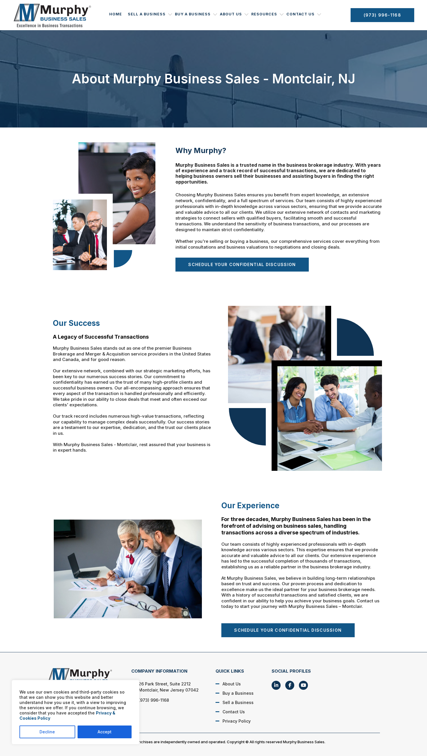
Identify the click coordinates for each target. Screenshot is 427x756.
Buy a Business (193, 14)
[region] (75, 712)
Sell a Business (147, 14)
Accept (105, 731)
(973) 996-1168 (382, 14)
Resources (264, 14)
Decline (47, 731)
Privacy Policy (237, 721)
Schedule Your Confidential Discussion (242, 264)
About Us (231, 14)
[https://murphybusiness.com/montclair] (83, 677)
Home (115, 14)
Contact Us (300, 14)
